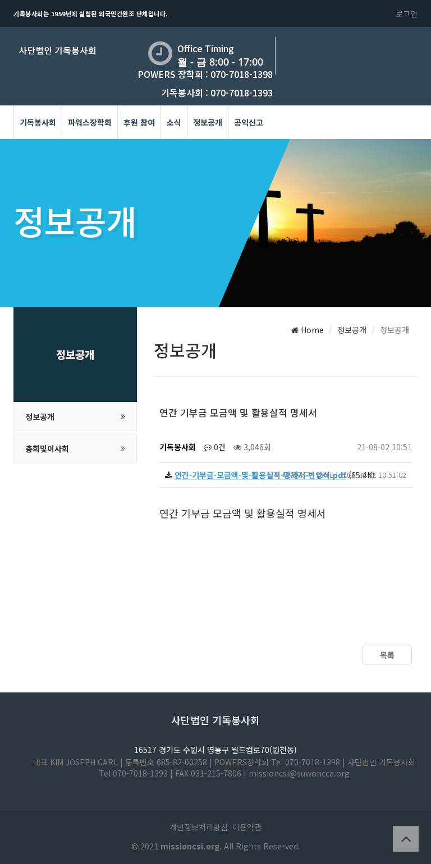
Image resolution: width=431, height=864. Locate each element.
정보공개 (207, 122)
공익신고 (248, 122)
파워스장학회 (90, 122)
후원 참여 (139, 122)
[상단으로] (406, 839)
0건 (219, 446)
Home (311, 329)
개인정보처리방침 (198, 827)
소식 (174, 122)
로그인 (407, 13)
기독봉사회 (38, 122)
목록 (387, 654)
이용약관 (247, 827)
